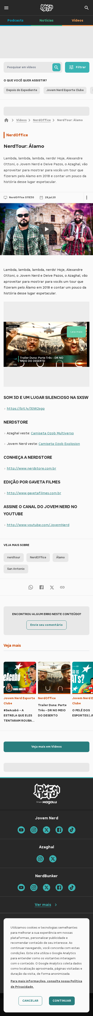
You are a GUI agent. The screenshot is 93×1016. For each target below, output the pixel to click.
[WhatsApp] (30, 587)
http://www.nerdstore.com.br (31, 468)
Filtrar (81, 67)
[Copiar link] (62, 587)
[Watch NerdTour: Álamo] (46, 229)
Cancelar (30, 1000)
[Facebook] (41, 587)
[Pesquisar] (56, 67)
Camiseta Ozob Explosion (59, 444)
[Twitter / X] (52, 587)
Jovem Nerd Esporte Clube (19, 701)
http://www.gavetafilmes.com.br (34, 493)
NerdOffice (42, 120)
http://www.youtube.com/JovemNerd (38, 525)
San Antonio (16, 568)
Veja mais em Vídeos (46, 746)
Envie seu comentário (46, 625)
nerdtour (13, 557)
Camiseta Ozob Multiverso (52, 433)
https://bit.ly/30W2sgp (26, 408)
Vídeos (21, 120)
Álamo (60, 557)
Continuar (62, 1000)
